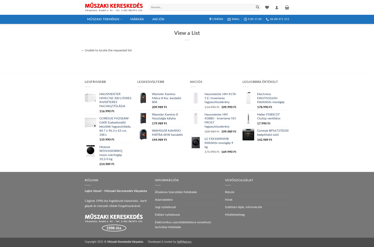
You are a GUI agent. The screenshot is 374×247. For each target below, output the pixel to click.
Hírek (228, 199)
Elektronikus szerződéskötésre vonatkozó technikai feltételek (183, 225)
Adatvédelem (164, 199)
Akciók (158, 19)
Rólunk (229, 192)
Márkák (137, 19)
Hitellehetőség (235, 214)
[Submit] (257, 7)
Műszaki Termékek (103, 19)
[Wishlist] (267, 7)
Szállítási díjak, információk (243, 207)
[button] (277, 7)
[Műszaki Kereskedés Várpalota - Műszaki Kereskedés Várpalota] (114, 7)
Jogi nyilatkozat (165, 207)
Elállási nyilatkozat (167, 214)
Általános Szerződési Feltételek (176, 192)
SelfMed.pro (184, 241)
